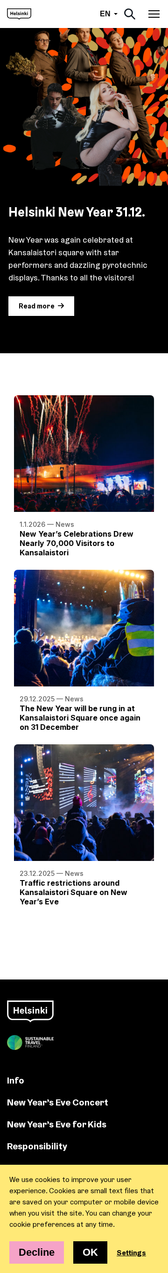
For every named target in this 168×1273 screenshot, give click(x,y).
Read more (37, 305)
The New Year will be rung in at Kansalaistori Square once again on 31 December (80, 718)
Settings (131, 1252)
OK (90, 1252)
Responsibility (37, 1146)
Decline (37, 1252)
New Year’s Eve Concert (57, 1102)
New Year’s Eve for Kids (56, 1124)
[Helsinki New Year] (19, 14)
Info (15, 1080)
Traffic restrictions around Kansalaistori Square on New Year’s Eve (73, 892)
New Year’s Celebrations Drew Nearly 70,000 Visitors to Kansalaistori (76, 543)
